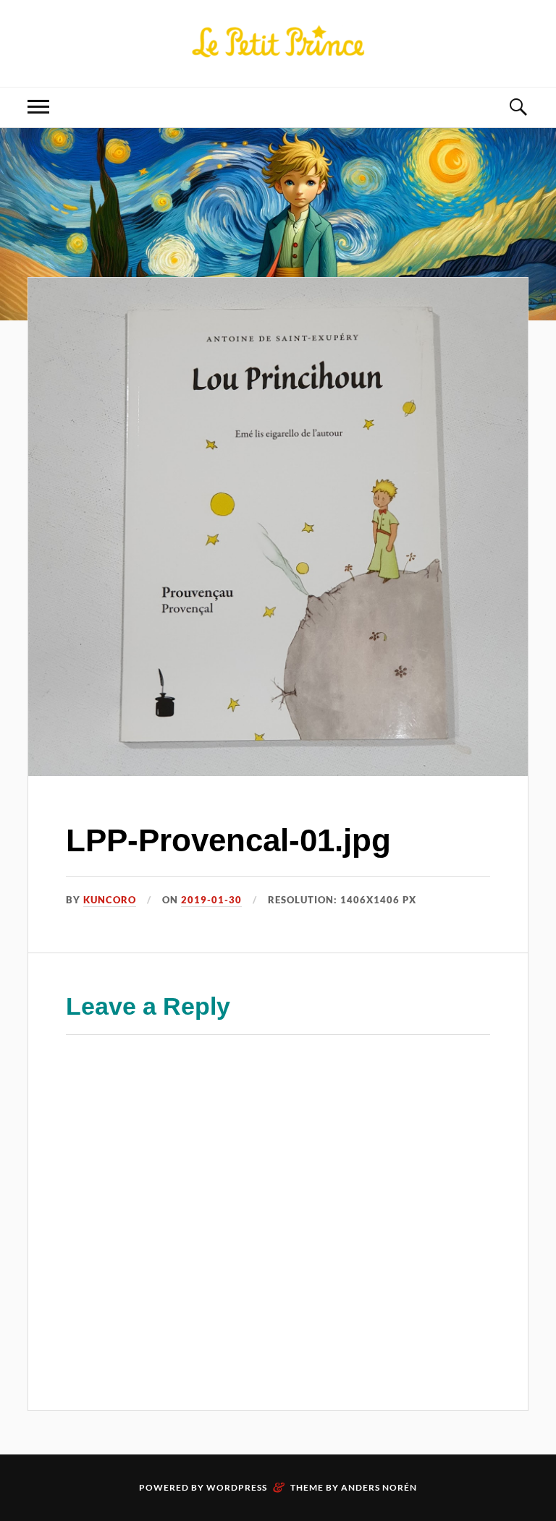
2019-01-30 (211, 900)
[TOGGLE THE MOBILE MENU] (38, 107)
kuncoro (109, 900)
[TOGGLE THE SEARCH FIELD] (517, 107)
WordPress (236, 1487)
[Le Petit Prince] (278, 42)
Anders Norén (379, 1487)
